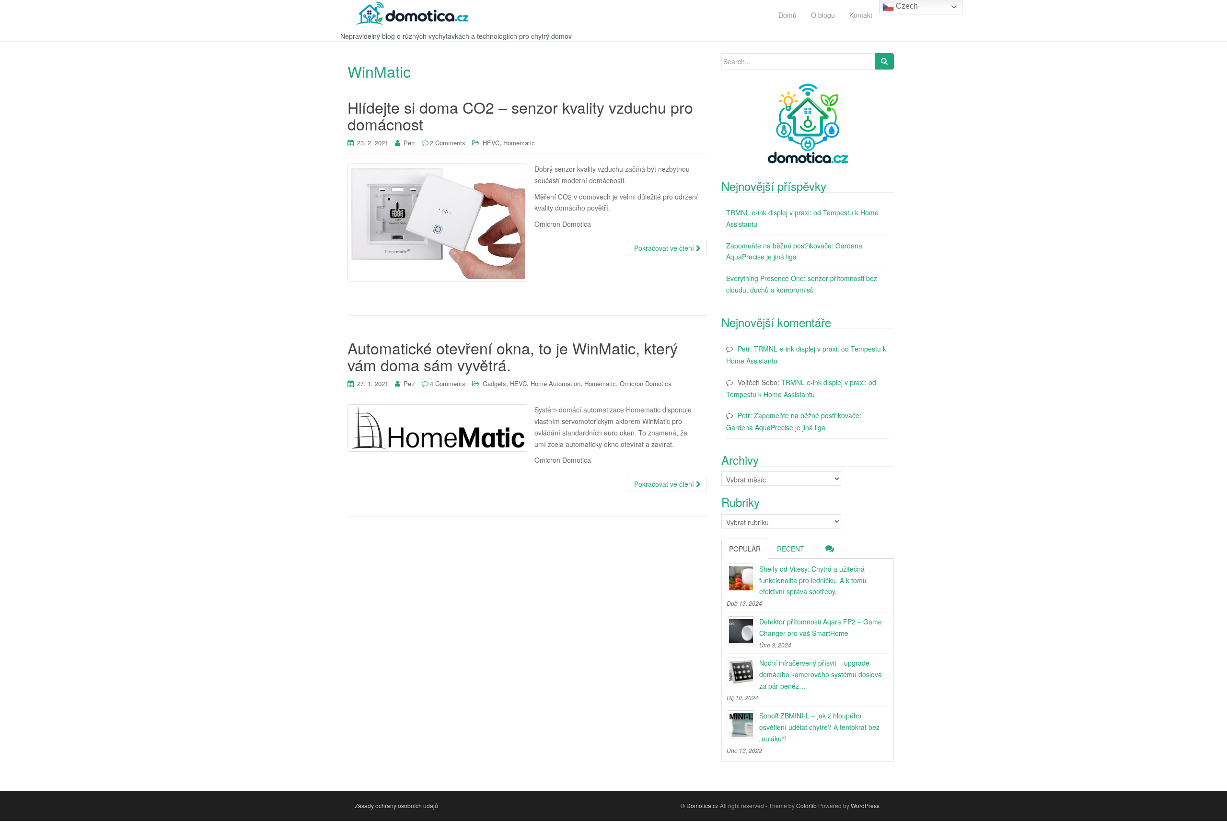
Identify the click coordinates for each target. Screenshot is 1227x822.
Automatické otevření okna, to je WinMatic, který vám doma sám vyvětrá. (512, 356)
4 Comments (447, 383)
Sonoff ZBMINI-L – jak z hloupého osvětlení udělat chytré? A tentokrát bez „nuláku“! (819, 727)
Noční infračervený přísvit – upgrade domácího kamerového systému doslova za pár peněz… (820, 674)
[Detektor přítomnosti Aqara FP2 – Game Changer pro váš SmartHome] (741, 630)
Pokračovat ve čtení (665, 248)
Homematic (519, 142)
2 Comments (447, 142)
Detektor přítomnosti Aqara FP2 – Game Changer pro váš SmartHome (820, 627)
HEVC (491, 142)
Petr (409, 142)
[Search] (884, 61)
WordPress (865, 805)
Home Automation (555, 383)
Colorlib (806, 805)
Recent (790, 548)
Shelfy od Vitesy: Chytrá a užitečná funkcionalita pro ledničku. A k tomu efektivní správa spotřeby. (813, 580)
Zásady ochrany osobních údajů (396, 805)
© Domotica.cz (699, 805)
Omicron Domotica (645, 383)
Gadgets (494, 383)
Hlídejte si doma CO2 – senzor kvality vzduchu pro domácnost (520, 115)
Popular (745, 548)
